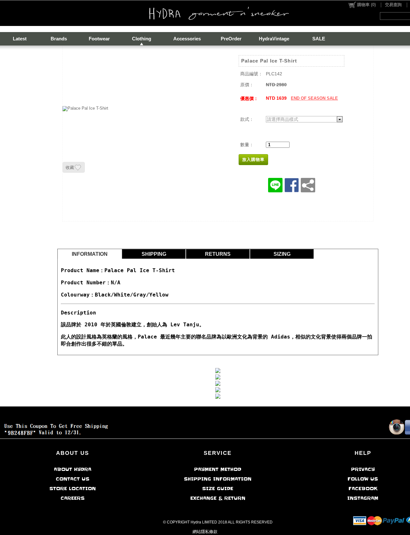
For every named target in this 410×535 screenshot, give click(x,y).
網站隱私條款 (205, 531)
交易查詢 (393, 4)
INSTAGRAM (362, 498)
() (366, 4)
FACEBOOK (362, 488)
